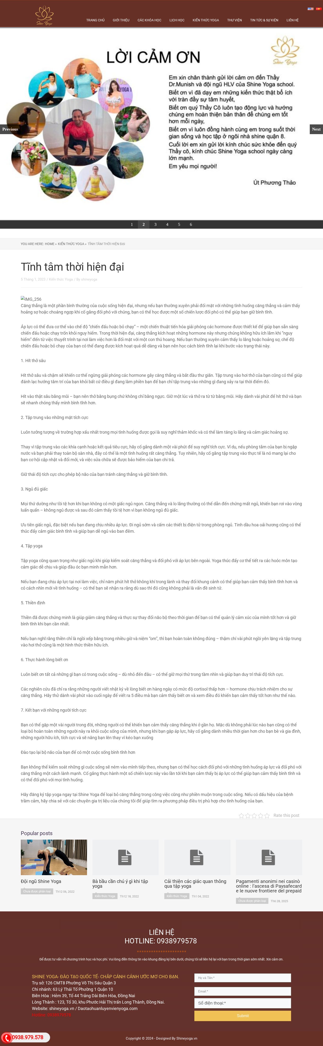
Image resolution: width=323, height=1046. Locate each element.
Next (316, 129)
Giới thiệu (121, 20)
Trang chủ (95, 20)
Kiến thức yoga (206, 20)
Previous (10, 129)
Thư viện (234, 20)
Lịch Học (177, 20)
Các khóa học (149, 20)
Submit (243, 1016)
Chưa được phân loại (37, 891)
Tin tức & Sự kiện (264, 20)
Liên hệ (293, 20)
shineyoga (89, 279)
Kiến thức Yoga (61, 279)
